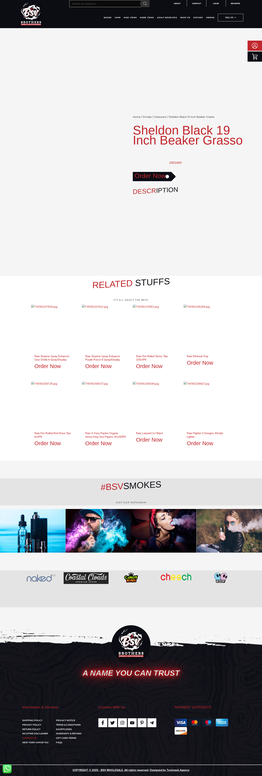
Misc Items (130, 17)
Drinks (210, 17)
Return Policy (31, 729)
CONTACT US (29, 738)
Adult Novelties (167, 17)
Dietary (198, 17)
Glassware (160, 116)
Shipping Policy (32, 720)
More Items (147, 17)
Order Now (150, 175)
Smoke (108, 17)
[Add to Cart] (74, 318)
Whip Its (185, 17)
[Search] (145, 3)
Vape (118, 17)
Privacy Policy (31, 724)
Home (136, 116)
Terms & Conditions (68, 724)
